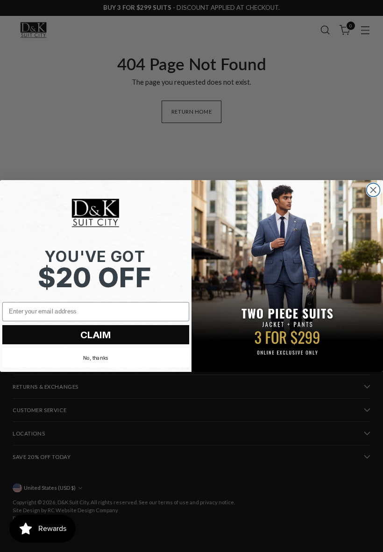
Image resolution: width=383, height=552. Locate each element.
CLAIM (95, 335)
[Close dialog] (373, 190)
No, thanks (95, 358)
